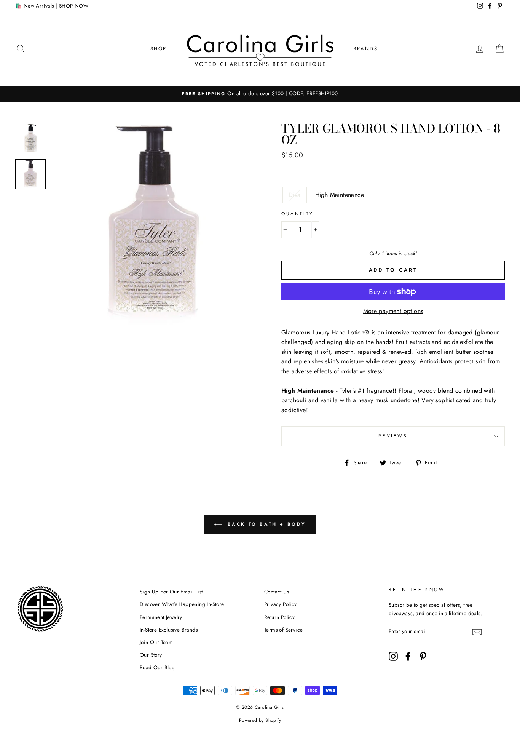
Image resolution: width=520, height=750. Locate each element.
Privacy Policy (280, 604)
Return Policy (279, 617)
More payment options (393, 311)
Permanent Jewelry (161, 617)
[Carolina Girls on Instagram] (393, 656)
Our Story (151, 655)
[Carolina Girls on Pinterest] (422, 656)
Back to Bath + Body (265, 524)
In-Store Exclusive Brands (169, 629)
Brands (365, 48)
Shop (158, 48)
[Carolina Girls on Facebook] (408, 656)
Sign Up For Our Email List (171, 591)
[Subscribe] (477, 632)
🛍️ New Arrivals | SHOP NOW (51, 6)
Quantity (297, 213)
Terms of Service (283, 629)
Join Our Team (156, 642)
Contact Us (276, 591)
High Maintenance (339, 194)
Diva (295, 194)
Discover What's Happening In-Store (182, 604)
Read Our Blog (157, 667)
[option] (260, 94)
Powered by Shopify (260, 720)
